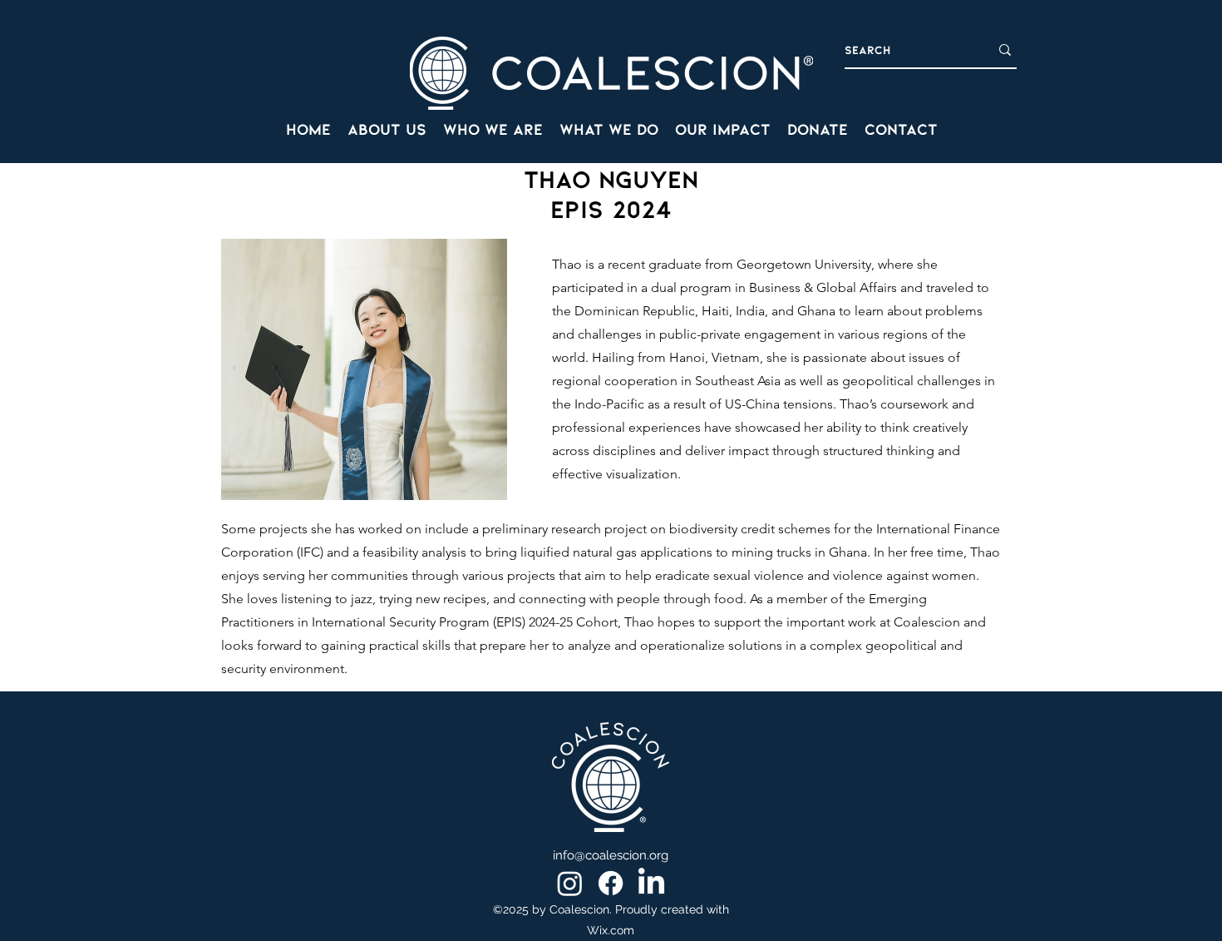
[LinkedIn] (651, 883)
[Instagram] (570, 883)
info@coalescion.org (610, 855)
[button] (493, 129)
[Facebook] (610, 883)
